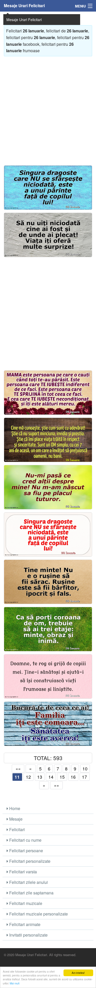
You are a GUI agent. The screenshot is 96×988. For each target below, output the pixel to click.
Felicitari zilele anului (28, 882)
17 (84, 777)
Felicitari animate (24, 924)
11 (17, 777)
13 (39, 777)
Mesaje (15, 819)
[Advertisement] (48, 108)
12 (28, 777)
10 (85, 768)
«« (18, 768)
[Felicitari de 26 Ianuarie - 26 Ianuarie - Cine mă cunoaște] (48, 440)
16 (73, 777)
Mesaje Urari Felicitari (24, 5)
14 (51, 777)
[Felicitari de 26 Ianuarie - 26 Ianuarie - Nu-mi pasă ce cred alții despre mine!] (48, 487)
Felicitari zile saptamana (31, 893)
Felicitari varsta (22, 872)
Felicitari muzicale (25, 903)
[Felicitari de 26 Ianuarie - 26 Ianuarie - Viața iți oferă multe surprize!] (48, 235)
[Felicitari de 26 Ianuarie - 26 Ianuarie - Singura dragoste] (48, 188)
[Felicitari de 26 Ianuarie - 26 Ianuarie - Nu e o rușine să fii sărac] (48, 582)
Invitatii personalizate (28, 935)
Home (14, 808)
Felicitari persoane (25, 851)
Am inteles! (78, 973)
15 (62, 777)
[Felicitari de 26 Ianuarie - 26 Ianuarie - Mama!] (48, 393)
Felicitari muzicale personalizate (38, 914)
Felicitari (16, 829)
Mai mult (14, 983)
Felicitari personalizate (29, 861)
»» (56, 785)
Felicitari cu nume (24, 840)
